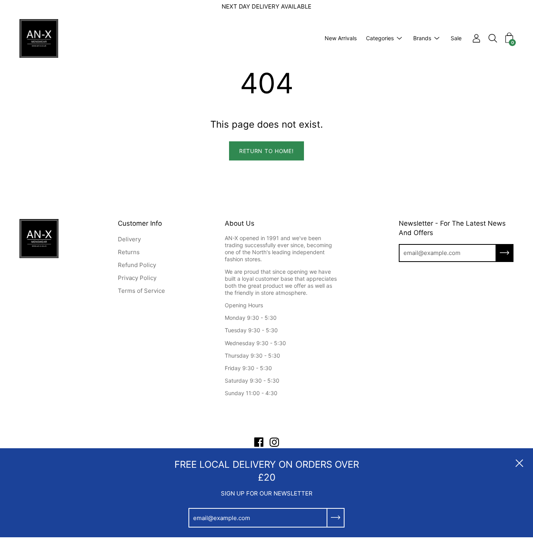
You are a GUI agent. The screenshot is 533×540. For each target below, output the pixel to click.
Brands (422, 38)
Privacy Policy (137, 278)
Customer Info (140, 223)
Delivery (129, 239)
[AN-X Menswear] (39, 38)
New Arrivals (341, 38)
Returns (129, 252)
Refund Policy (137, 265)
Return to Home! (266, 151)
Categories (380, 38)
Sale (456, 38)
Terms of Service (141, 290)
